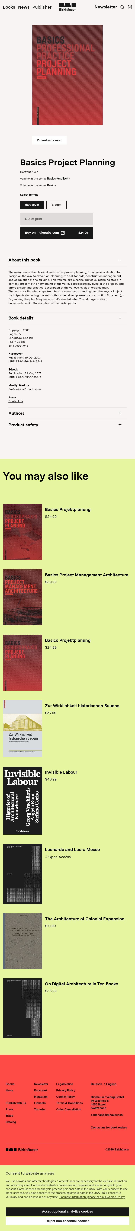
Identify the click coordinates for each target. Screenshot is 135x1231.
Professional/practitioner (24, 389)
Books (9, 7)
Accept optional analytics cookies (67, 1211)
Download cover (49, 140)
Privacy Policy (65, 1090)
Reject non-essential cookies (67, 1221)
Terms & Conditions (69, 1103)
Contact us (15, 401)
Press (9, 1109)
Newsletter (106, 7)
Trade (9, 1115)
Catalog (11, 1122)
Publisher (42, 7)
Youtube (39, 1109)
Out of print (33, 219)
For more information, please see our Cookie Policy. (92, 1196)
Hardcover (32, 204)
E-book (56, 204)
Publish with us (16, 1103)
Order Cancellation (68, 1109)
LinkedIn (40, 1103)
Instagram (40, 1096)
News (24, 7)
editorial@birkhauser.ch (107, 1115)
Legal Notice (64, 1084)
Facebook (40, 1090)
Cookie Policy (65, 1096)
